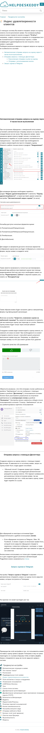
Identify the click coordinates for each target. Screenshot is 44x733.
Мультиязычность (9, 717)
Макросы (6, 720)
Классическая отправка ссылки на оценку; (23, 59)
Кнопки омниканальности (11, 706)
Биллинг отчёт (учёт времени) (13, 713)
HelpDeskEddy (24, 730)
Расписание (7, 673)
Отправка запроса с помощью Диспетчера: (19, 57)
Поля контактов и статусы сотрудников (16, 679)
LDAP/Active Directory (10, 684)
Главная (3, 17)
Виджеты (6, 700)
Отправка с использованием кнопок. (21, 61)
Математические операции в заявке (15, 668)
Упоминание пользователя (12, 682)
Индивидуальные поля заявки (13, 675)
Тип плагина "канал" (10, 670)
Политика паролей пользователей (14, 704)
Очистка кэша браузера (11, 715)
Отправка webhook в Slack (12, 711)
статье (26, 559)
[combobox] (18, 11)
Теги (4, 686)
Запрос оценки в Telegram (13, 63)
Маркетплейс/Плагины (10, 702)
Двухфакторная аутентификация (14, 691)
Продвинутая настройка (16, 17)
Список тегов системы (10, 688)
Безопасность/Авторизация (12, 697)
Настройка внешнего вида (12, 708)
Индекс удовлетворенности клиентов (15, 677)
